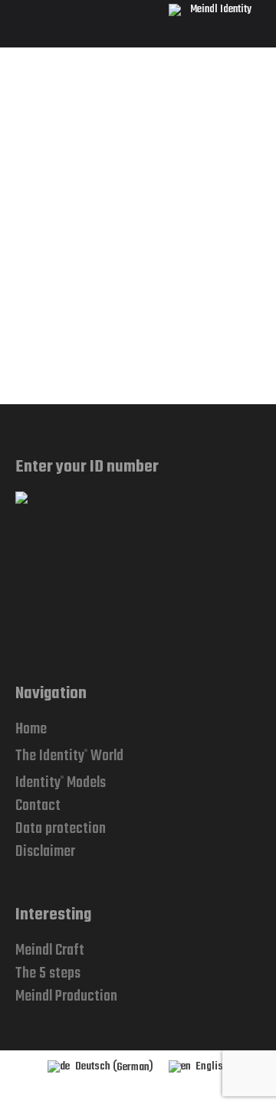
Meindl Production (66, 996)
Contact (38, 806)
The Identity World (69, 756)
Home (31, 729)
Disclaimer (45, 852)
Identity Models (60, 783)
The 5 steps (47, 973)
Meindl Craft (49, 950)
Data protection (60, 829)
